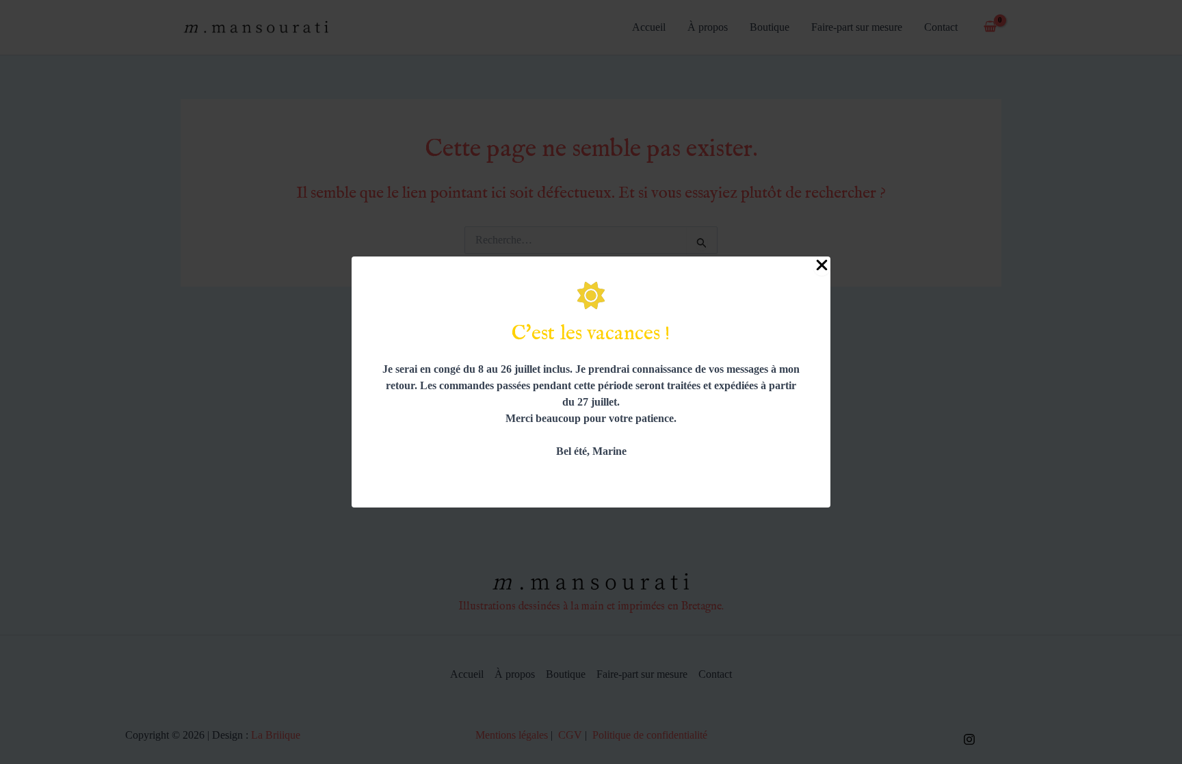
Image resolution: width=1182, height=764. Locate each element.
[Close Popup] (821, 266)
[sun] (591, 295)
